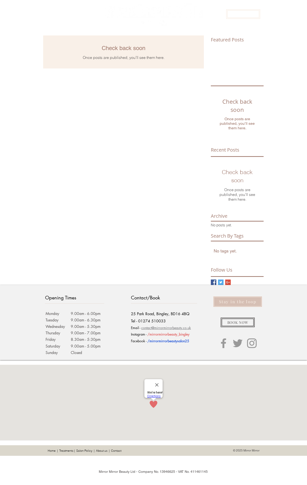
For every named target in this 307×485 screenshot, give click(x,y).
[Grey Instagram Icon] (251, 343)
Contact (116, 450)
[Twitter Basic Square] (221, 282)
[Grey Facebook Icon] (223, 343)
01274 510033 (152, 321)
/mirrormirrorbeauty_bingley (168, 334)
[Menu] (50, 14)
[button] (243, 14)
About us (101, 450)
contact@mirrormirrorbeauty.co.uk (166, 327)
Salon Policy (84, 450)
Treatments (66, 450)
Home (52, 450)
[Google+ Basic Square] (228, 282)
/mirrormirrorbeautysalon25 (168, 341)
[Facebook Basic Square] (213, 282)
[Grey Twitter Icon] (237, 343)
